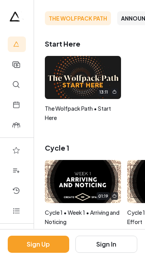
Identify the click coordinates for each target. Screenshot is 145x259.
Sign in (106, 244)
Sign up (38, 244)
